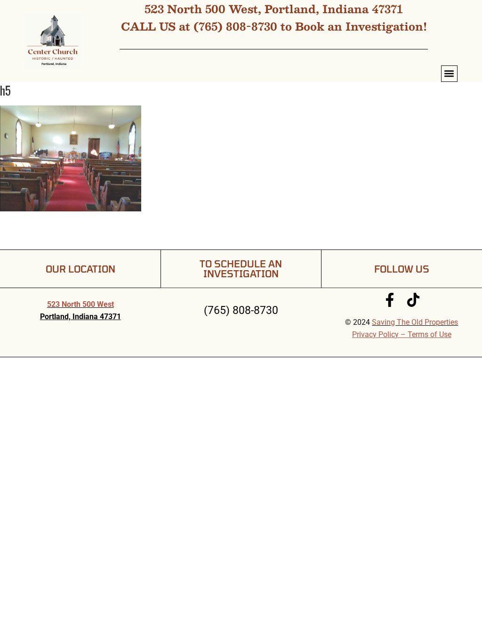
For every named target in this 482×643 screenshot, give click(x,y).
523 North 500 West (80, 304)
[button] (449, 73)
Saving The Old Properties (415, 322)
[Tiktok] (413, 300)
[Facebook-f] (390, 300)
